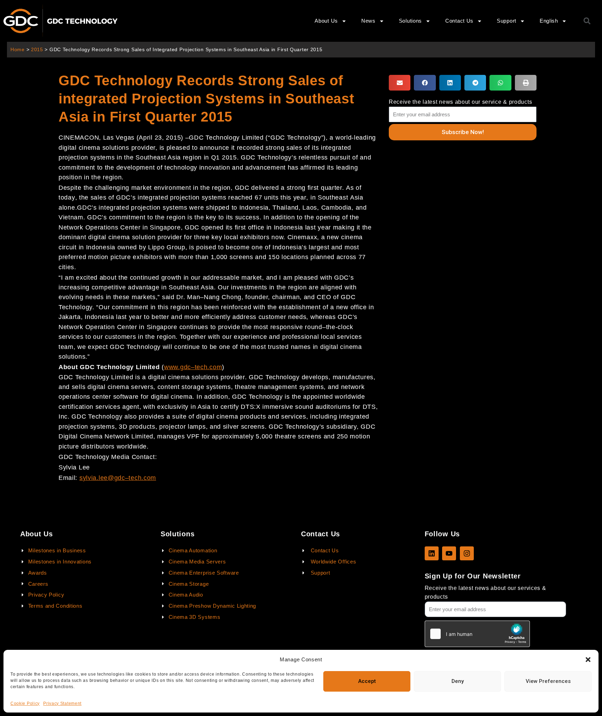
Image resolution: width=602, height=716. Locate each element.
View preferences (548, 681)
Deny (458, 681)
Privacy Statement (62, 703)
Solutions (410, 21)
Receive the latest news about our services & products (485, 592)
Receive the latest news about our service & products (460, 102)
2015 (37, 49)
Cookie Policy (25, 703)
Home (17, 49)
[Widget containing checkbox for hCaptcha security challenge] (477, 634)
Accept (367, 681)
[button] (588, 659)
